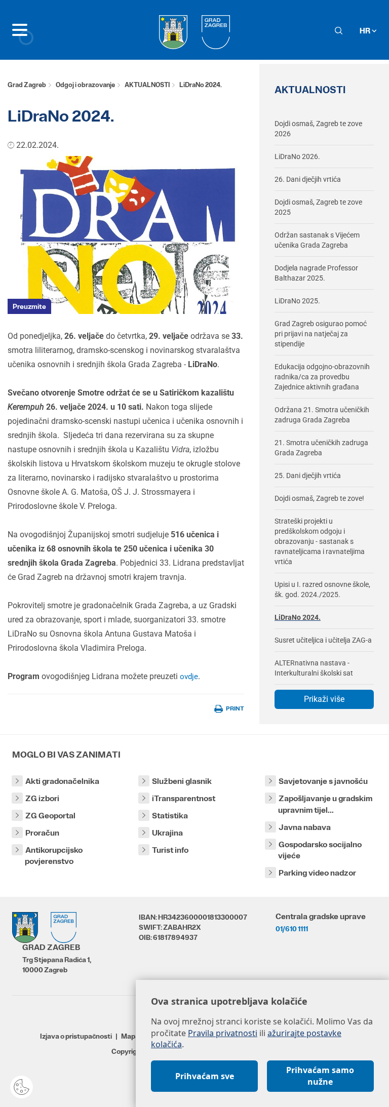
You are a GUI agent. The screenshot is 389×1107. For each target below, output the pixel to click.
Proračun (42, 832)
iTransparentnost (183, 798)
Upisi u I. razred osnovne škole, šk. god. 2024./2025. (322, 589)
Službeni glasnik (182, 781)
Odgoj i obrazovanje (85, 85)
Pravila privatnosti (222, 1033)
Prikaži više (324, 699)
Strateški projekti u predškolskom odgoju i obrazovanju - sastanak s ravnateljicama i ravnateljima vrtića (320, 541)
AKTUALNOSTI (147, 85)
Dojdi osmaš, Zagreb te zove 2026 (318, 129)
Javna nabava (305, 827)
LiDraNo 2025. (297, 301)
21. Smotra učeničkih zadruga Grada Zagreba (321, 448)
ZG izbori (42, 798)
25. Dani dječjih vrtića (308, 475)
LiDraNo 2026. (297, 156)
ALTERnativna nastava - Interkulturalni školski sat (314, 668)
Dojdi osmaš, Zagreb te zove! (319, 498)
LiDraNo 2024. (298, 617)
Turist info (170, 850)
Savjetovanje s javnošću (323, 781)
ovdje (189, 676)
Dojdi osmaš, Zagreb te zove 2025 (318, 207)
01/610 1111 (292, 929)
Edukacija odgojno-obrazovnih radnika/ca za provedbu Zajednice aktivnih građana (322, 377)
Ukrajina (167, 832)
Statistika (170, 815)
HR (366, 30)
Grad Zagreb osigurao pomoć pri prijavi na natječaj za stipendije (321, 334)
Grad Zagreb (27, 85)
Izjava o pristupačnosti (76, 1036)
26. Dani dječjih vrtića (308, 179)
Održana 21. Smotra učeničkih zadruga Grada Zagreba (322, 415)
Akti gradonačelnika (62, 781)
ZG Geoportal (50, 815)
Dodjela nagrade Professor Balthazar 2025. (316, 273)
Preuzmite (29, 306)
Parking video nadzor (317, 872)
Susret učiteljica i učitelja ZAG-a (323, 640)
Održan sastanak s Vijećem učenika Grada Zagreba (317, 240)
